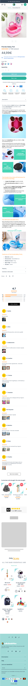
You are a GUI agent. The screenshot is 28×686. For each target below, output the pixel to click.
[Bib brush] (7, 575)
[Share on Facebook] (6, 276)
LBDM (16, 684)
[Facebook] (9, 637)
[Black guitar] (25, 591)
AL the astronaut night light (20, 583)
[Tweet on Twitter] (9, 276)
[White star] (16, 591)
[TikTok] (19, 637)
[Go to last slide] (12, 41)
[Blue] (5, 64)
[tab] (2, 579)
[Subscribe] (25, 667)
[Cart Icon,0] (22, 4)
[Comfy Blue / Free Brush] (8, 64)
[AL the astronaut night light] (21, 575)
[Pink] (2, 64)
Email (3, 668)
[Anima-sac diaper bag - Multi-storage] (7, 601)
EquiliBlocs (21, 609)
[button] (14, 74)
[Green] (9, 590)
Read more (14, 565)
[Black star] (19, 591)
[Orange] (7, 622)
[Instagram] (15, 637)
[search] (4, 4)
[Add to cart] (11, 579)
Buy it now (14, 78)
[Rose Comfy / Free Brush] (11, 64)
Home (9, 7)
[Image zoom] (14, 26)
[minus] (3, 70)
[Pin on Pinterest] (13, 276)
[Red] (6, 619)
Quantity (4, 67)
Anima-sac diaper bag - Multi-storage (7, 610)
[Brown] (12, 619)
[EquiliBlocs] (21, 601)
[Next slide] (15, 41)
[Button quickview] (11, 576)
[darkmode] (25, 4)
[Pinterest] (12, 637)
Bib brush (7, 582)
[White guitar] (22, 591)
